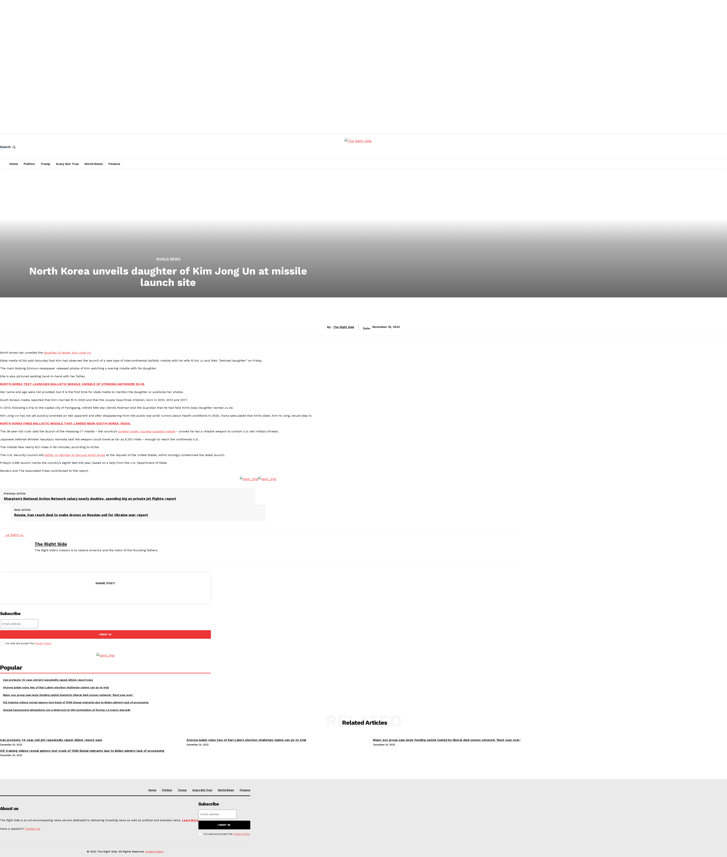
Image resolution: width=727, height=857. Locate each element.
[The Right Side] (14, 546)
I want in (105, 634)
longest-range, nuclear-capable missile (146, 431)
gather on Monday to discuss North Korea (74, 455)
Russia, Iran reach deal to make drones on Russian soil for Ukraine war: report (81, 515)
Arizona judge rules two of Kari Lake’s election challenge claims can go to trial (56, 687)
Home (152, 789)
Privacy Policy (43, 643)
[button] (8, 146)
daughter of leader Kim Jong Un (67, 352)
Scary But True (202, 789)
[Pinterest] (105, 593)
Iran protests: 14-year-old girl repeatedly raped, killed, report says (48, 679)
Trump (182, 789)
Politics (167, 789)
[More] (132, 593)
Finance (245, 789)
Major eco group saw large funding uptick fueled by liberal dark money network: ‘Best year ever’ (68, 694)
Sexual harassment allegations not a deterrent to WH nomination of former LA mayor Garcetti (66, 709)
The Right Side (343, 327)
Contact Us (32, 828)
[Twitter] (91, 593)
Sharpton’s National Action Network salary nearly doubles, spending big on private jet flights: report (90, 499)
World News (168, 259)
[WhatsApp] (119, 593)
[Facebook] (78, 593)
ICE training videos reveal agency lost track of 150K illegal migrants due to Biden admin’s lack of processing (76, 702)
